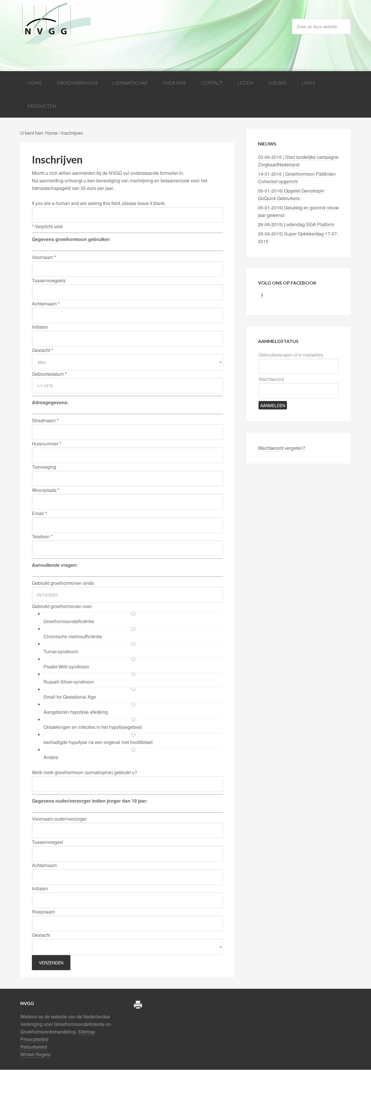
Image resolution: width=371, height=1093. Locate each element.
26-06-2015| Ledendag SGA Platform (296, 224)
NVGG (66, 24)
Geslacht (42, 350)
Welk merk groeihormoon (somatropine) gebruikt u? (84, 772)
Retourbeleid (33, 1046)
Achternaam (46, 303)
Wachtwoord (271, 379)
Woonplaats (45, 490)
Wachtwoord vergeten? (281, 448)
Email (39, 513)
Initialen (40, 326)
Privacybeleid (34, 1039)
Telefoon (42, 536)
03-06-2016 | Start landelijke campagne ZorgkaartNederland (298, 161)
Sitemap (86, 1031)
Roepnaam (43, 911)
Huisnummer (46, 443)
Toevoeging (44, 466)
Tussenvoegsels (49, 280)
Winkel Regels (35, 1054)
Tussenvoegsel (47, 842)
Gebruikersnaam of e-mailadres (291, 354)
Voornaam (44, 257)
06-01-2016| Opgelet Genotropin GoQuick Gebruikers (291, 194)
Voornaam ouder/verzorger (59, 818)
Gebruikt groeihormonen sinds (63, 583)
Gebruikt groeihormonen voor (62, 606)
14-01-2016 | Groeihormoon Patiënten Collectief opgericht (297, 177)
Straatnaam (45, 420)
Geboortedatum (49, 374)
